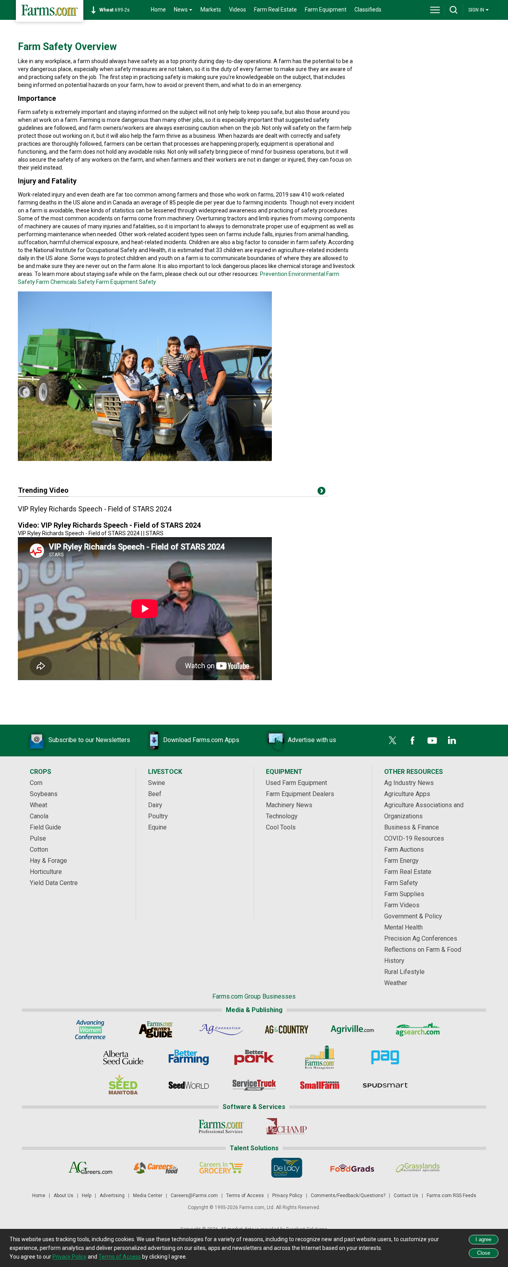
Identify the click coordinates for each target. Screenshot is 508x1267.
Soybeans (44, 794)
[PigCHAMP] (287, 1126)
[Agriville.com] (352, 1029)
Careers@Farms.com (194, 1195)
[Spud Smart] (385, 1085)
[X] (392, 740)
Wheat (38, 805)
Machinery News (289, 805)
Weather (395, 983)
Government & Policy (413, 916)
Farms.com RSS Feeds (451, 1195)
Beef (155, 794)
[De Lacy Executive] (287, 1168)
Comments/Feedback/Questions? (348, 1195)
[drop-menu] (435, 10)
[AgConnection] (221, 1029)
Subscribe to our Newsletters (89, 740)
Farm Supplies (404, 894)
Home (158, 9)
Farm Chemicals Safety (65, 282)
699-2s (114, 10)
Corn (36, 783)
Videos (237, 9)
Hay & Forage (48, 860)
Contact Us (406, 1195)
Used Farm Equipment (296, 783)
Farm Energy (401, 860)
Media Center (147, 1195)
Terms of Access (245, 1195)
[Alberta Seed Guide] (123, 1057)
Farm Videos (401, 905)
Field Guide (45, 827)
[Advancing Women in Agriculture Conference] (90, 1029)
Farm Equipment (325, 9)
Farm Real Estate (275, 9)
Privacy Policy (287, 1195)
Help (86, 1195)
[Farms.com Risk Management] (319, 1057)
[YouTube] (432, 740)
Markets (210, 9)
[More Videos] (321, 492)
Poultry (158, 816)
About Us (63, 1195)
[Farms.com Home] (49, 11)
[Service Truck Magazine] (254, 1085)
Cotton (39, 849)
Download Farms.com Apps (201, 740)
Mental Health (403, 927)
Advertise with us (312, 740)
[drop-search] (454, 10)
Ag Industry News (409, 783)
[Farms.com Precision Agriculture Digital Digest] (385, 1057)
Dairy (155, 805)
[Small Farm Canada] (319, 1085)
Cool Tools (281, 827)
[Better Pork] (254, 1057)
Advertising (112, 1195)
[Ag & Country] (287, 1029)
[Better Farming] (189, 1057)
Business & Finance (411, 827)
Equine (157, 827)
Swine (156, 783)
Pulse (38, 838)
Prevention (273, 274)
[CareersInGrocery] (221, 1168)
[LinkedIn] (452, 740)
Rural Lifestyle (404, 972)
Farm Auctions (404, 849)
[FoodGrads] (352, 1168)
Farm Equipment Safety (126, 282)
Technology (282, 816)
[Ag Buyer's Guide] (156, 1029)
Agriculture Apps (407, 794)
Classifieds (367, 9)
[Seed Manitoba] (123, 1085)
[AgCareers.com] (90, 1168)
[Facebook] (412, 740)
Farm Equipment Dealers (300, 794)
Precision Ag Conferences (420, 938)
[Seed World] (189, 1085)
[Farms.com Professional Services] (221, 1126)
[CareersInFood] (156, 1168)
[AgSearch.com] (418, 1029)
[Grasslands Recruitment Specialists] (418, 1168)
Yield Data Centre (54, 883)
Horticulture (46, 872)
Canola (39, 816)
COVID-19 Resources (414, 838)
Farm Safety (401, 883)
